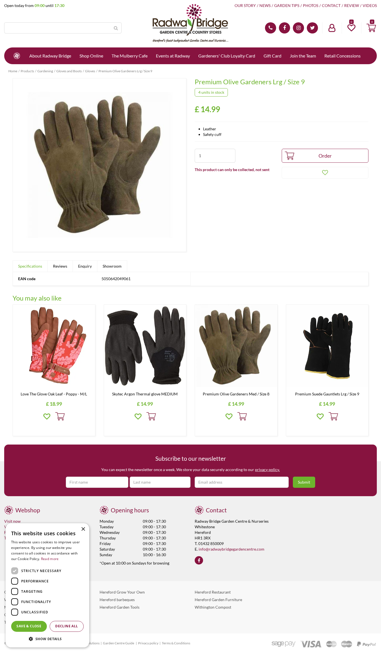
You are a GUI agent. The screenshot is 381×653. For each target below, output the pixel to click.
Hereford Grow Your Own (122, 592)
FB (284, 27)
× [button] (83, 529)
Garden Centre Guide (119, 643)
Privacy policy (148, 643)
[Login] (331, 27)
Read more (50, 558)
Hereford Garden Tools (119, 607)
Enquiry (85, 266)
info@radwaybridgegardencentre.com (231, 549)
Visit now (12, 521)
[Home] (17, 55)
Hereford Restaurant (213, 592)
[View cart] (371, 27)
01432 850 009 (270, 27)
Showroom (112, 266)
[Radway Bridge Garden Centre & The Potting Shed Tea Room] (190, 24)
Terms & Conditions (176, 643)
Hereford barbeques (117, 599)
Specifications (30, 266)
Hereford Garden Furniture (218, 599)
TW (312, 27)
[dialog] (47, 585)
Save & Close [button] (28, 626)
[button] (47, 638)
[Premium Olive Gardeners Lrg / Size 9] (99, 165)
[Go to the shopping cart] (371, 27)
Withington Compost (213, 607)
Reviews (60, 266)
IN (298, 27)
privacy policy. (267, 469)
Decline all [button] (66, 626)
